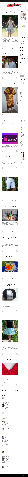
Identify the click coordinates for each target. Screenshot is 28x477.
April (21, 143)
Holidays (9, 155)
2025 (21, 92)
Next (16, 26)
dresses (10, 11)
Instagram (20, 51)
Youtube (22, 55)
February (22, 145)
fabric (10, 283)
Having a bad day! (9, 359)
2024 (21, 93)
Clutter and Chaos (9, 206)
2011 (20, 105)
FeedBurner (22, 43)
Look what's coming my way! (22, 135)
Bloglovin (20, 55)
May (21, 142)
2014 (20, 102)
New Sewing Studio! (6, 466)
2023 (21, 94)
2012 (20, 104)
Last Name (21, 73)
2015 (20, 101)
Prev (2, 26)
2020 (21, 96)
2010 (20, 106)
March (22, 144)
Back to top (24, 476)
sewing (10, 128)
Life (9, 205)
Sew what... (9, 317)
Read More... (3, 75)
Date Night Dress (9, 12)
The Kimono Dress (10, 83)
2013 (20, 103)
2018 (20, 98)
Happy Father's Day (9, 156)
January (22, 146)
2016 (20, 100)
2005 (21, 147)
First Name (21, 71)
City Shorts (10, 173)
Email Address (23, 69)
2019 (20, 97)
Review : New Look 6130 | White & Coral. (6, 452)
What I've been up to (9, 53)
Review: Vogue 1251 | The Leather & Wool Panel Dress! (6, 398)
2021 (20, 95)
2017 (20, 99)
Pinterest (22, 51)
